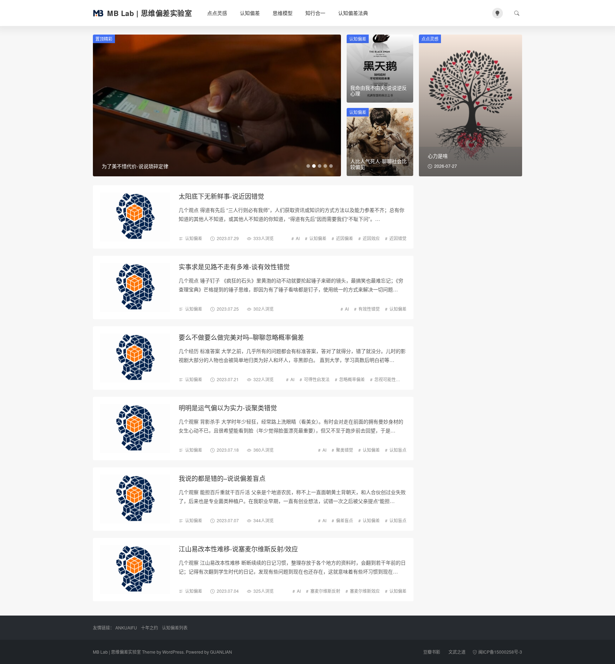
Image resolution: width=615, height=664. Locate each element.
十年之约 (149, 627)
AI (298, 238)
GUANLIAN (221, 652)
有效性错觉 (369, 309)
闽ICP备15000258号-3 (500, 652)
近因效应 (371, 238)
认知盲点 (397, 450)
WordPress (173, 652)
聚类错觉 (344, 450)
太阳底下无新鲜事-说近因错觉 (221, 196)
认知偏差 (250, 12)
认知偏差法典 (353, 12)
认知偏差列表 (175, 627)
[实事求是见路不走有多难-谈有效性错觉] (135, 287)
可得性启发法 (317, 379)
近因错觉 (397, 238)
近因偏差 (344, 238)
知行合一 (315, 12)
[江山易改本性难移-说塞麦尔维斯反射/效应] (135, 569)
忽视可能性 (385, 379)
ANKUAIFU (126, 627)
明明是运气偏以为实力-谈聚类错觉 (228, 407)
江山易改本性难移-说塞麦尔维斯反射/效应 (238, 548)
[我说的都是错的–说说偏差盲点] (135, 499)
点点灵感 (217, 12)
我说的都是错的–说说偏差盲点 (222, 478)
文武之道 (457, 652)
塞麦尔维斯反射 (325, 591)
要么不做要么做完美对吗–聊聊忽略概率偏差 (241, 337)
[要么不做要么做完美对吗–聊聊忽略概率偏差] (135, 358)
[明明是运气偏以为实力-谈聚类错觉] (135, 428)
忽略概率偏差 (352, 379)
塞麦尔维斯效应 (365, 591)
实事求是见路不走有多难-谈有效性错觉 (234, 266)
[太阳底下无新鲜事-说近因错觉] (135, 217)
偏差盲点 (344, 520)
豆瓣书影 (431, 652)
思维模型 (283, 12)
